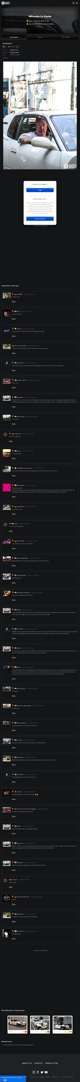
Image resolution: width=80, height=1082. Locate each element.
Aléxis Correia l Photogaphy (26, 809)
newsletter (51, 1063)
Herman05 (20, 485)
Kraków (12, 52)
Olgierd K (13, 50)
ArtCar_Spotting (20, 346)
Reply (14, 302)
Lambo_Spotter (22, 380)
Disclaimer (67, 1077)
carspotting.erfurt (23, 897)
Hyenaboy (20, 757)
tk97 (18, 311)
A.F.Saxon (20, 931)
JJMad (19, 610)
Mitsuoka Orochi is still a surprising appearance (19, 1045)
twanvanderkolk (22, 558)
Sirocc (19, 667)
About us (27, 1063)
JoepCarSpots (21, 723)
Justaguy (14, 880)
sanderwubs (21, 417)
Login (40, 190)
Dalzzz (19, 329)
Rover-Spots (21, 688)
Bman (19, 451)
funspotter (17, 434)
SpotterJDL (21, 541)
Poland (17, 52)
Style (15, 524)
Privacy (56, 1077)
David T (19, 792)
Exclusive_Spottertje (24, 706)
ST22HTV (20, 363)
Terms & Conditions (40, 1077)
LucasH (19, 740)
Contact (38, 1063)
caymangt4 (20, 507)
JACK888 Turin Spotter (24, 468)
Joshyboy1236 (21, 575)
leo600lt (20, 294)
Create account (40, 219)
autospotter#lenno (23, 593)
